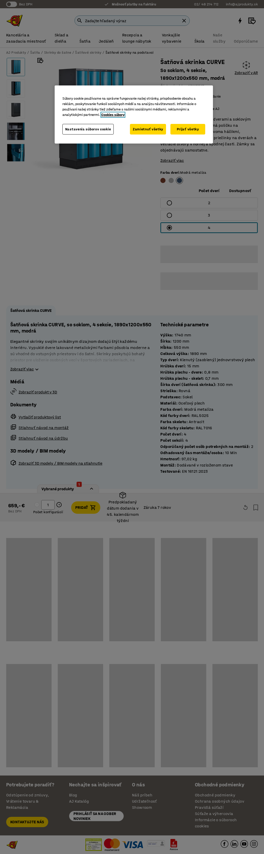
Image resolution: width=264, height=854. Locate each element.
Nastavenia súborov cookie (88, 129)
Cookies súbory (113, 115)
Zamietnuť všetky (148, 129)
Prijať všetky (188, 129)
